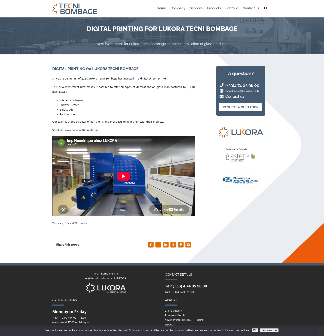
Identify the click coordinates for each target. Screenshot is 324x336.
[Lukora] (106, 285)
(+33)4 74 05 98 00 (242, 85)
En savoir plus (269, 330)
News (83, 223)
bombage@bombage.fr (242, 91)
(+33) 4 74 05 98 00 (190, 286)
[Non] (319, 331)
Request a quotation (241, 107)
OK (255, 330)
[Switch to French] (265, 8)
